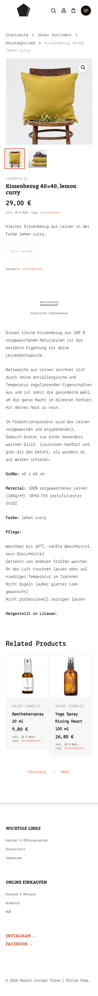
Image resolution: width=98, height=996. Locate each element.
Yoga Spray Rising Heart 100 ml (68, 721)
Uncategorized (20, 43)
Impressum (14, 858)
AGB (8, 912)
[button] (86, 10)
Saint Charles (26, 706)
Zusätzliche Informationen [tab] (49, 313)
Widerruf (13, 903)
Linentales (17, 179)
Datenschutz (15, 849)
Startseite (17, 35)
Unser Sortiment (55, 35)
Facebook (17, 944)
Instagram (18, 936)
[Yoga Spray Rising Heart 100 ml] (70, 676)
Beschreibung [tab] (49, 302)
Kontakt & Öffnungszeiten (27, 840)
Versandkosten (50, 212)
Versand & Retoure (21, 894)
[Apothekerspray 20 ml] (27, 676)
